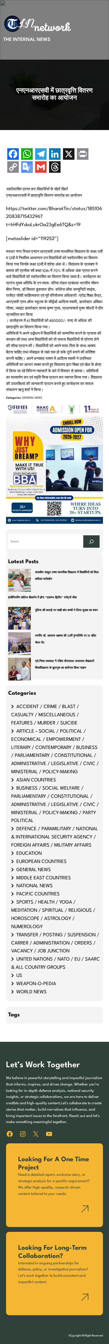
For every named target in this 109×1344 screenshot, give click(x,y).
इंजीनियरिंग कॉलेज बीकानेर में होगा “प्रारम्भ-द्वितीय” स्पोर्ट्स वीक (42, 597)
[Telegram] (41, 154)
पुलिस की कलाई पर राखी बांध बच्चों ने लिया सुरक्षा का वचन (66, 610)
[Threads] (55, 167)
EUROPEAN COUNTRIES (41, 861)
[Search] (91, 541)
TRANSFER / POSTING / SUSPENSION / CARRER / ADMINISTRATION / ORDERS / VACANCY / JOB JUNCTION (55, 943)
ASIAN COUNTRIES (36, 780)
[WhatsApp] (27, 154)
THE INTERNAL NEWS (26, 39)
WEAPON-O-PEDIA (36, 983)
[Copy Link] (13, 167)
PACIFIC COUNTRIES (38, 894)
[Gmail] (41, 167)
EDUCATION (29, 853)
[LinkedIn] (55, 154)
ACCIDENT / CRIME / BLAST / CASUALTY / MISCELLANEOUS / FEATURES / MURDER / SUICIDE (45, 715)
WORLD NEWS (31, 992)
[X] (69, 154)
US (19, 975)
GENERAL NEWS (32, 397)
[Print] (83, 154)
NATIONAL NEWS (34, 886)
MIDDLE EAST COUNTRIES (43, 878)
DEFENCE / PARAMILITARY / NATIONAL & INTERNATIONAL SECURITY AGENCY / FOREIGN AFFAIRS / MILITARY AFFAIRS (54, 837)
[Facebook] (13, 154)
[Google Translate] (27, 167)
